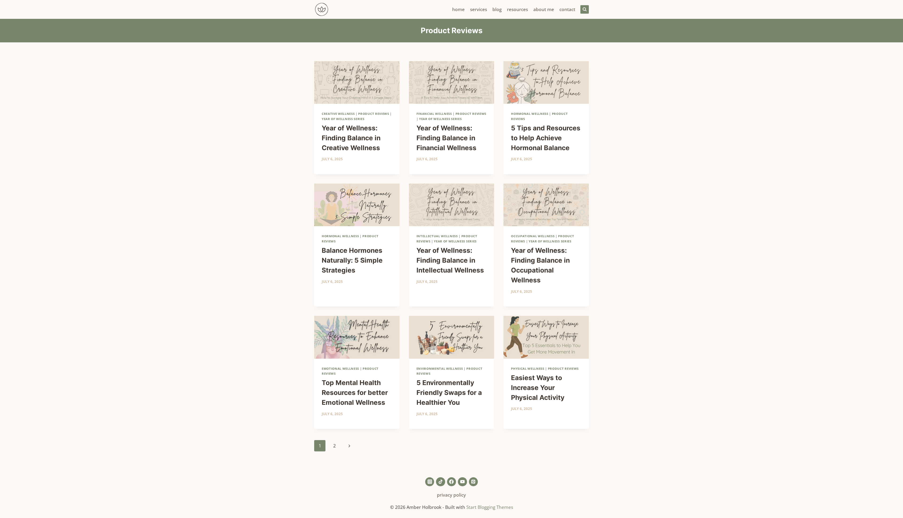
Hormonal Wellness (529, 114)
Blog (497, 9)
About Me (543, 9)
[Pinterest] (473, 481)
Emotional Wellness (340, 368)
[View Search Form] (584, 9)
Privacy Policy (451, 495)
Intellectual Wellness (437, 236)
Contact (567, 9)
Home (458, 9)
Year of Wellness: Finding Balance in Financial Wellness (446, 138)
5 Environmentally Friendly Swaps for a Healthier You (449, 392)
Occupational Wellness (532, 236)
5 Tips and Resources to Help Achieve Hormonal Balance (545, 138)
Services (478, 9)
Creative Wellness (338, 114)
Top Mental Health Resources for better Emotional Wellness (355, 392)
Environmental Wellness (439, 368)
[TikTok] (440, 481)
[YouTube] (462, 481)
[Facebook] (451, 481)
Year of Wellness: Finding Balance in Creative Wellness (351, 138)
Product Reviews (373, 114)
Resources (517, 9)
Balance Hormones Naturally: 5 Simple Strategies (352, 260)
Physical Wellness (527, 368)
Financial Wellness (434, 114)
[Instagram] (429, 481)
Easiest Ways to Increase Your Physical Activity (537, 388)
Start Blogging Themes (489, 507)
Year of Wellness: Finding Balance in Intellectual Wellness (450, 260)
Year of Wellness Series (343, 119)
